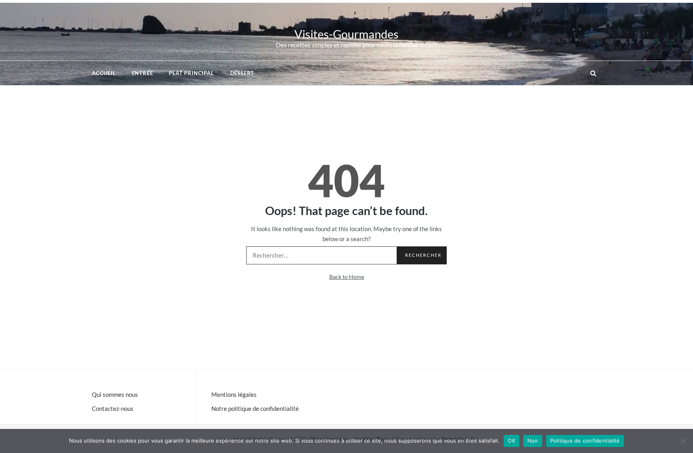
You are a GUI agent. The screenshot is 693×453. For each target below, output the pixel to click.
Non (532, 440)
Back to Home (346, 276)
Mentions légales (234, 394)
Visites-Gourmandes (346, 34)
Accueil (104, 73)
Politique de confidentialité (585, 440)
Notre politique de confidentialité (255, 408)
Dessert (242, 73)
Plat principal (191, 73)
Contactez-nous (113, 408)
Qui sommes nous (115, 394)
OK (511, 440)
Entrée (142, 73)
